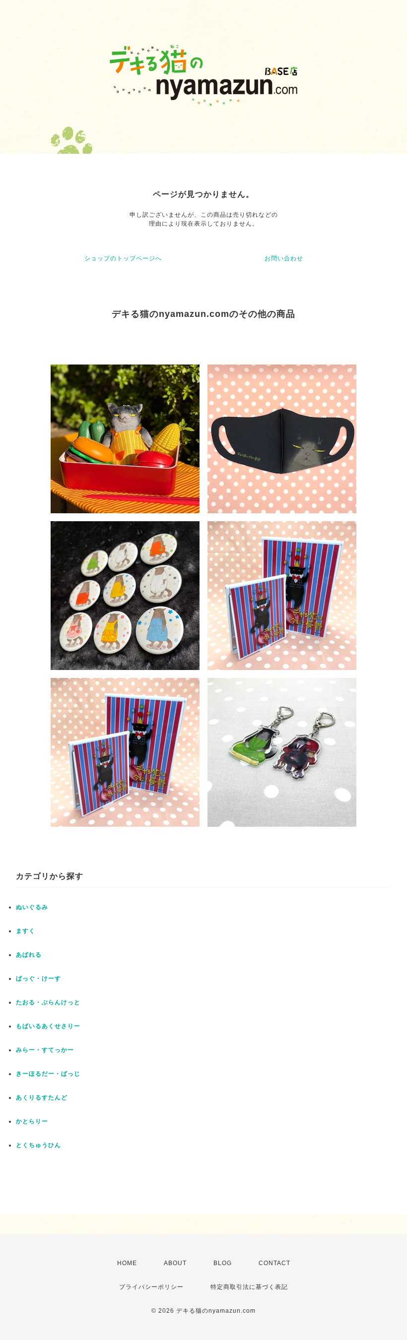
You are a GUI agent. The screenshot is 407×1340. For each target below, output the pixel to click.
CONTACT (274, 1263)
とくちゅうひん (38, 1145)
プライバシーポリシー (151, 1286)
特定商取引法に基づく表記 (249, 1286)
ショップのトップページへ (123, 258)
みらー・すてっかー (45, 1049)
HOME (127, 1263)
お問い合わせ (284, 258)
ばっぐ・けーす (38, 978)
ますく (25, 930)
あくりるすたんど (42, 1097)
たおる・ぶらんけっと (48, 1002)
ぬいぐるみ (32, 907)
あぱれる (29, 954)
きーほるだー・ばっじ (48, 1073)
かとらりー (32, 1121)
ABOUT (175, 1263)
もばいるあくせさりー (48, 1026)
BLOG (222, 1263)
